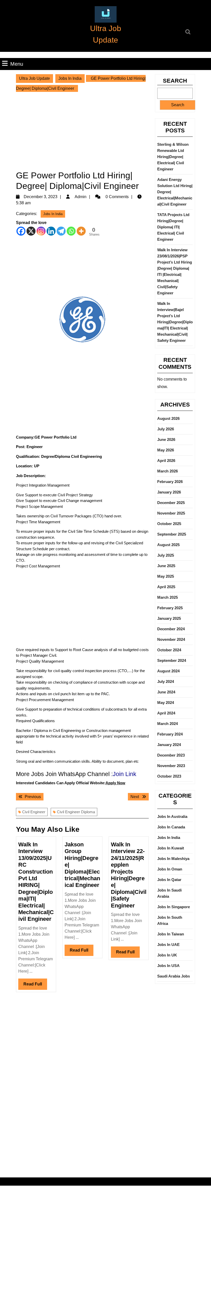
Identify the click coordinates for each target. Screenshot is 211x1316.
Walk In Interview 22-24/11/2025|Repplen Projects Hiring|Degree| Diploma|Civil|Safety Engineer (128, 875)
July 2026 (165, 429)
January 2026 (169, 492)
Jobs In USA (168, 965)
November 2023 (171, 765)
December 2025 (171, 502)
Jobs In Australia (172, 816)
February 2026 (170, 481)
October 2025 (169, 523)
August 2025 (168, 545)
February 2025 (170, 608)
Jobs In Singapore (173, 907)
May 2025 (165, 576)
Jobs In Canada (171, 827)
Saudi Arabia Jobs (173, 976)
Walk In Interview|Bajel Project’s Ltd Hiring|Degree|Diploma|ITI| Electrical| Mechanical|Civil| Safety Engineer (175, 322)
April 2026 (166, 460)
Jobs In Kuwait (170, 848)
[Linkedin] (51, 231)
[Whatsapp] (71, 231)
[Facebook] (20, 231)
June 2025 (166, 566)
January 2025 (169, 618)
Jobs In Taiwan (170, 934)
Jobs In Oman (169, 869)
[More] (81, 231)
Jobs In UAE (168, 944)
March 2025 (167, 597)
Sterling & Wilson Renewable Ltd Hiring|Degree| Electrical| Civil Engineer (173, 156)
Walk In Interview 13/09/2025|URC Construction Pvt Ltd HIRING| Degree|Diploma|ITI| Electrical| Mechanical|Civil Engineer (36, 881)
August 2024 (168, 671)
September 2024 (171, 660)
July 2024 (165, 681)
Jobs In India (70, 78)
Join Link (124, 774)
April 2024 (166, 713)
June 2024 (166, 692)
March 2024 (167, 723)
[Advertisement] (82, 130)
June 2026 (166, 439)
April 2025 (166, 587)
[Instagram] (41, 231)
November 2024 (171, 639)
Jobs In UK (167, 955)
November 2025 (171, 513)
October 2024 (169, 650)
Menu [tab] (16, 64)
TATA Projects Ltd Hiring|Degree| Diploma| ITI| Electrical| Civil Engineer (173, 226)
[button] (106, 14)
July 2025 (165, 555)
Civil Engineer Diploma (76, 812)
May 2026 (165, 450)
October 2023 (169, 776)
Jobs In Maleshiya (173, 858)
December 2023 (171, 755)
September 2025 (171, 534)
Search (175, 81)
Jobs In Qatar (169, 879)
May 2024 (165, 702)
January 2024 (169, 744)
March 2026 (167, 471)
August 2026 (168, 418)
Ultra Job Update (34, 78)
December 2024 (171, 629)
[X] (31, 231)
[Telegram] (61, 231)
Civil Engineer (33, 812)
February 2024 (170, 734)
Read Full (35, 986)
